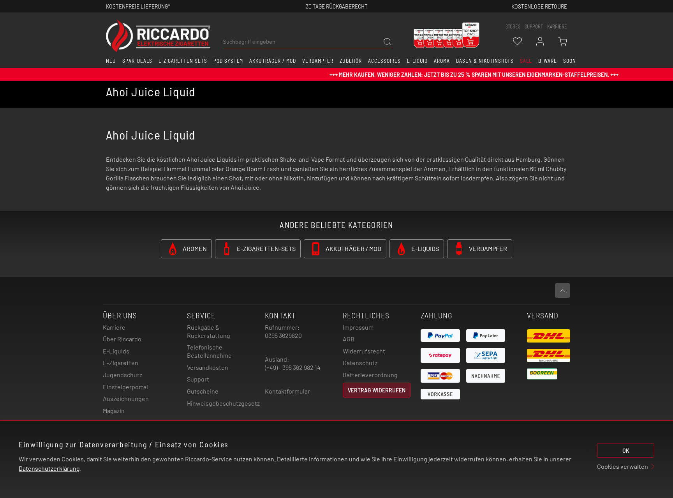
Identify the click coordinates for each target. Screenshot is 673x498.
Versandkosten (207, 367)
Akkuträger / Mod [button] (272, 61)
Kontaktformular (287, 391)
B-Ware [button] (547, 61)
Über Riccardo (122, 339)
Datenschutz (360, 362)
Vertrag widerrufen (376, 390)
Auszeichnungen (126, 398)
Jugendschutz (122, 374)
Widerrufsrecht (364, 351)
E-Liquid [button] (417, 61)
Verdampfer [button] (318, 61)
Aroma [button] (442, 61)
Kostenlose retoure (539, 6)
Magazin (114, 410)
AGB (348, 339)
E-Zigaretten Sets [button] (183, 61)
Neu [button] (111, 61)
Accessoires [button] (384, 61)
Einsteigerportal (125, 386)
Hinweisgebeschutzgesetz (223, 403)
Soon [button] (569, 61)
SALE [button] (526, 61)
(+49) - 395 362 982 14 (293, 367)
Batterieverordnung (370, 374)
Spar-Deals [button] (137, 61)
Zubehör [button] (351, 61)
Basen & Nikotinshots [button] (485, 61)
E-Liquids (116, 351)
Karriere (557, 26)
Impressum (358, 327)
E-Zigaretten (120, 362)
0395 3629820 (283, 335)
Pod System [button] (228, 61)
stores (513, 26)
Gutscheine (202, 391)
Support (198, 379)
